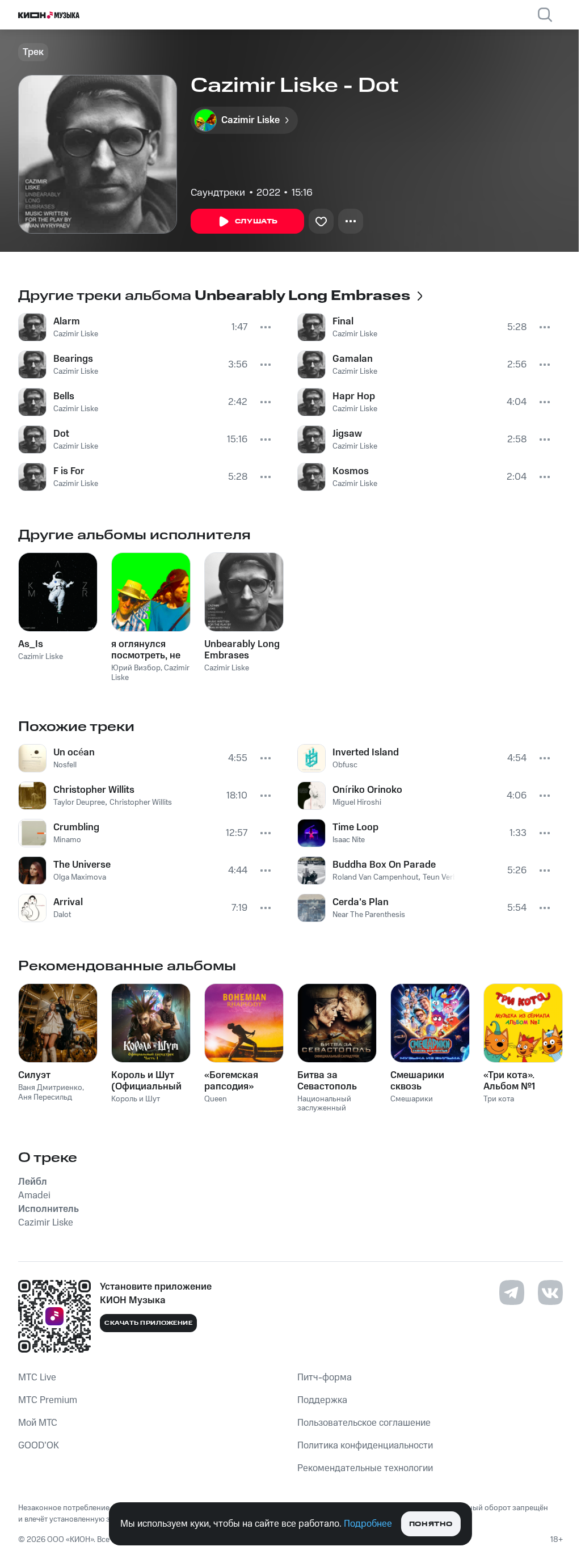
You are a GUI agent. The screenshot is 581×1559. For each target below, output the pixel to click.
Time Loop (355, 827)
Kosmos (350, 471)
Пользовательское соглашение (364, 1423)
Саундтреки (218, 193)
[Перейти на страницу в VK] (550, 1292)
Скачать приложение (148, 1323)
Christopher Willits (93, 790)
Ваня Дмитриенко (50, 1087)
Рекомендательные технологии (365, 1468)
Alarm (66, 321)
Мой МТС (37, 1423)
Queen (215, 1099)
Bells (63, 396)
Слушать (256, 221)
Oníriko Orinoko (367, 790)
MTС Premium (47, 1400)
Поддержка (322, 1400)
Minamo (67, 840)
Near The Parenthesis (368, 914)
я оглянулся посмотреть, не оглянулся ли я (145, 650)
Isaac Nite (348, 840)
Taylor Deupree (79, 802)
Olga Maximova (79, 877)
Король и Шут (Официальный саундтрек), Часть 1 (146, 1081)
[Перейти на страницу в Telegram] (511, 1292)
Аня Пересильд (45, 1097)
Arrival (68, 902)
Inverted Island (365, 752)
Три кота (498, 1099)
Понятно (431, 1524)
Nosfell (65, 765)
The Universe (82, 865)
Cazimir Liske (75, 334)
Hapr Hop (353, 396)
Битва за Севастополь (327, 1081)
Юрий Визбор (136, 668)
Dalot (62, 914)
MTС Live (37, 1377)
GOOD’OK (38, 1445)
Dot (61, 434)
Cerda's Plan (360, 902)
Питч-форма (324, 1377)
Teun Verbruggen (452, 877)
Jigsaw (347, 434)
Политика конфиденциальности (365, 1445)
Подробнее (368, 1524)
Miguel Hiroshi (356, 802)
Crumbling (76, 827)
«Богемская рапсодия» (231, 1081)
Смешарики (411, 1099)
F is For (69, 471)
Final (342, 321)
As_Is (30, 644)
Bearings (73, 359)
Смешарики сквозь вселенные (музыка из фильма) (417, 1081)
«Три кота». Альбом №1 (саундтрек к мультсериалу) (517, 1081)
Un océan (74, 752)
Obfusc (344, 765)
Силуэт (34, 1075)
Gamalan (352, 359)
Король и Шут (135, 1099)
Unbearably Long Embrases (242, 650)
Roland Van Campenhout (375, 877)
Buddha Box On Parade (384, 865)
